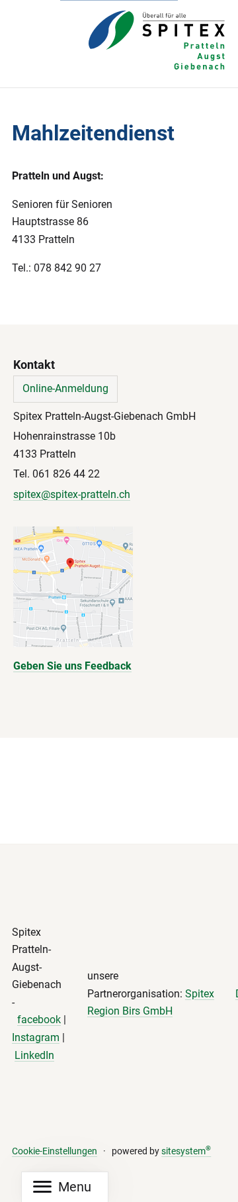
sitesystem (186, 1151)
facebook (39, 1019)
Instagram (36, 1037)
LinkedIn (34, 1055)
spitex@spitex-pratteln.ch (71, 494)
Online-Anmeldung (65, 388)
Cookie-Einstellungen (54, 1151)
